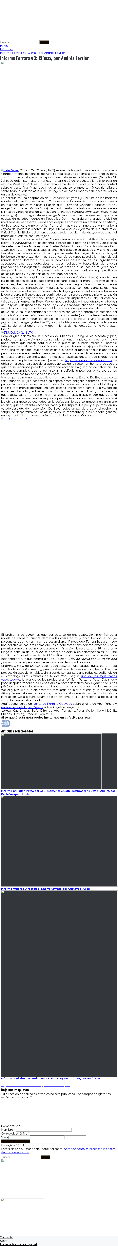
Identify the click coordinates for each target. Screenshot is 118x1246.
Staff (3, 1241)
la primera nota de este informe (88, 360)
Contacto (6, 1237)
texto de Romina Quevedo (52, 703)
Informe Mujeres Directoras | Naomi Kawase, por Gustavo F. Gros (45, 888)
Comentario (10, 1126)
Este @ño (9, 1145)
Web (4, 1137)
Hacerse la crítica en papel (18, 1244)
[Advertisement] (59, 20)
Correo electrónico (15, 1133)
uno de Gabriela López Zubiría (22, 707)
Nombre (8, 1129)
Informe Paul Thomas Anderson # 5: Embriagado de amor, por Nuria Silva (51, 1078)
